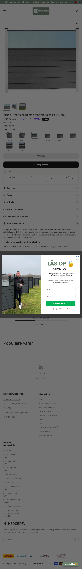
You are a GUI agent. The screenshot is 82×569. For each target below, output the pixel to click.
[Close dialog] (77, 258)
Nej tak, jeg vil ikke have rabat (60, 309)
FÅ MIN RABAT (60, 303)
